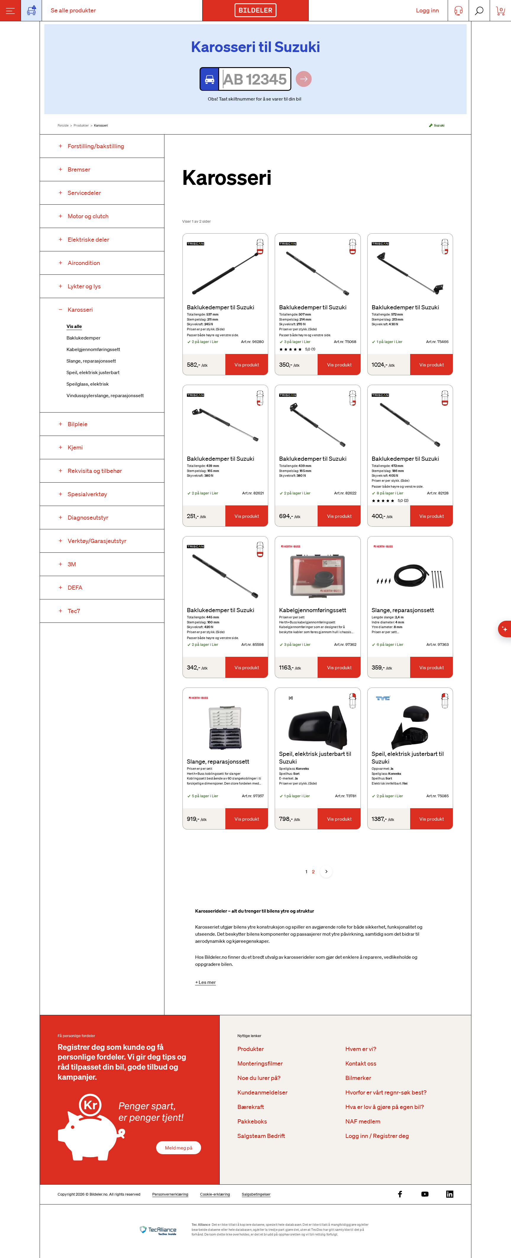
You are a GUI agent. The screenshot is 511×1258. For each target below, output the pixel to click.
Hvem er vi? (360, 1048)
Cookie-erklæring (215, 1194)
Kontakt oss (360, 1063)
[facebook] (400, 1194)
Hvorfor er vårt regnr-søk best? (385, 1092)
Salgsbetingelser (256, 1194)
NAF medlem (362, 1121)
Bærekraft (250, 1106)
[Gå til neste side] (326, 871)
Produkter (81, 125)
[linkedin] (449, 1194)
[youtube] (424, 1194)
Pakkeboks (252, 1121)
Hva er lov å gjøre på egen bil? (384, 1106)
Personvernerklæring (170, 1194)
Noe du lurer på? (258, 1077)
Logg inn (427, 10)
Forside (63, 125)
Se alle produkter (73, 10)
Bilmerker (358, 1077)
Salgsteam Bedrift (261, 1135)
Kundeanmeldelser (262, 1092)
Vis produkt (247, 365)
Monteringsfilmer (260, 1063)
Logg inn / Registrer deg (377, 1135)
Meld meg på (178, 1148)
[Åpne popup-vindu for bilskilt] (31, 10)
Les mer (207, 982)
